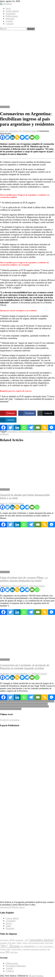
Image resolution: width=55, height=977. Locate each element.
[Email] (32, 137)
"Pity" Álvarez (10, 946)
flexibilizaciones (37, 431)
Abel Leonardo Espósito (36, 943)
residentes (4, 434)
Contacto (10, 23)
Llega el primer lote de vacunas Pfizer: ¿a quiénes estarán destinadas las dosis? (24, 579)
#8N (22, 947)
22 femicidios (4, 940)
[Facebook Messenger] (22, 137)
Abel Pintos (14, 952)
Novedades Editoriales (16, 966)
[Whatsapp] (37, 137)
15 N (37, 947)
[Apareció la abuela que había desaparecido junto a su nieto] (27, 465)
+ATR (26, 940)
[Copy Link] (17, 137)
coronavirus (23, 431)
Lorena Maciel (12, 11)
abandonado (19, 940)
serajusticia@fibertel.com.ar (12, 907)
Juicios (9, 923)
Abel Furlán (49, 943)
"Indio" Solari (22, 943)
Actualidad (10, 13)
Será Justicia (32, 131)
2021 (41, 947)
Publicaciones (12, 16)
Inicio (8, 8)
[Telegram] (27, 137)
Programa (10, 18)
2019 (12, 940)
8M (7, 951)
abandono (29, 946)
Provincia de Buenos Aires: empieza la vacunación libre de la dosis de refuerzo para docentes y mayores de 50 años (27, 702)
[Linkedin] (12, 137)
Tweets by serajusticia (9, 720)
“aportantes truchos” (41, 939)
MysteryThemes (36, 975)
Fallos (8, 926)
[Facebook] (2, 137)
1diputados (3, 943)
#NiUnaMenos (48, 947)
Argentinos (12, 431)
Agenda (9, 21)
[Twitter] (7, 137)
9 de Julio (12, 943)
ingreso (48, 431)
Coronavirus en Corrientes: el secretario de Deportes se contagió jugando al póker (24, 667)
